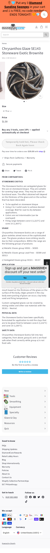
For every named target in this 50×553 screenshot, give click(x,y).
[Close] (46, 268)
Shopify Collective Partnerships (15, 481)
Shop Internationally (11, 463)
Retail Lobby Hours (10, 456)
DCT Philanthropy (9, 484)
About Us (6, 474)
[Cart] (41, 27)
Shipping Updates (9, 449)
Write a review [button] (25, 371)
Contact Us (7, 477)
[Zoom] (40, 96)
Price (4, 117)
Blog (4, 459)
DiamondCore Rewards (12, 452)
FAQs (4, 445)
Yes (25, 278)
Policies (5, 470)
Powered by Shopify (8, 543)
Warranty (6, 467)
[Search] (46, 34)
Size (4, 106)
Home (4, 43)
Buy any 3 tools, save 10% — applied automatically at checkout (21, 131)
